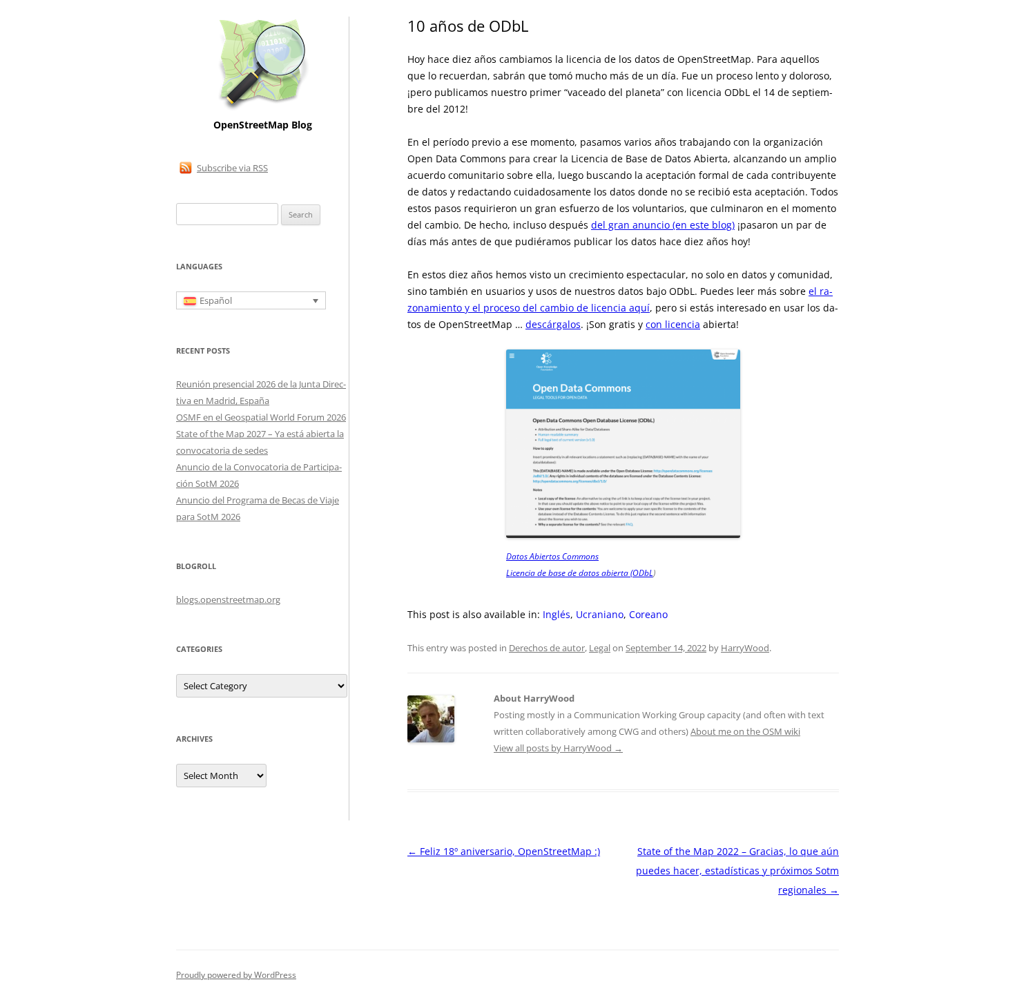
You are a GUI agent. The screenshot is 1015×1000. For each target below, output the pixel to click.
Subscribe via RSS (232, 168)
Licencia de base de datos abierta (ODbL (579, 573)
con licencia (673, 324)
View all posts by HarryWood (558, 748)
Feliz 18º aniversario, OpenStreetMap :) (503, 851)
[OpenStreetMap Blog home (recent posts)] (262, 108)
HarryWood (745, 648)
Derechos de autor (547, 648)
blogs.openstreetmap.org (228, 599)
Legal (599, 648)
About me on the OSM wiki (745, 731)
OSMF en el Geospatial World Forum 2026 (261, 417)
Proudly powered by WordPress (236, 975)
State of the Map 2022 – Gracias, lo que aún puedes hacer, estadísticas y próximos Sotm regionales (737, 870)
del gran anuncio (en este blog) (663, 224)
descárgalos (553, 324)
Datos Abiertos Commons (552, 556)
